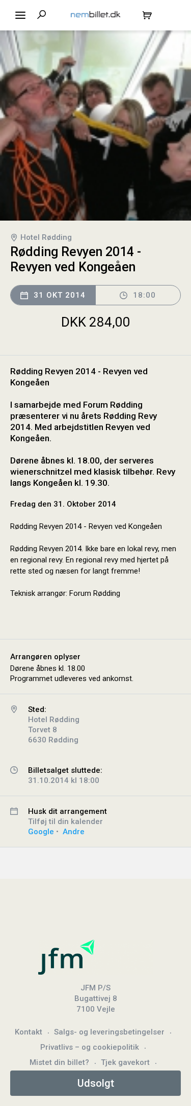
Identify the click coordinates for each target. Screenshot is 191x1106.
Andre (74, 831)
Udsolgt (95, 1083)
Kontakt (28, 1032)
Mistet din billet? (59, 1062)
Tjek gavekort (125, 1062)
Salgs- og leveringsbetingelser (109, 1032)
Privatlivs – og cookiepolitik (89, 1047)
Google (41, 831)
